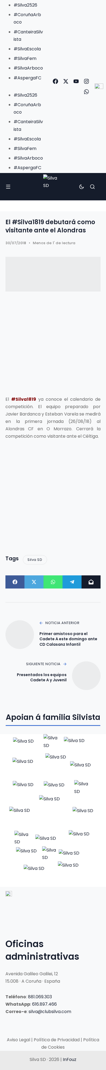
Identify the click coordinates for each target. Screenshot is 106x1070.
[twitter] (65, 81)
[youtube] (76, 81)
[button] (23, 85)
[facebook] (55, 81)
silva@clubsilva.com (50, 1011)
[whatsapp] (86, 91)
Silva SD (34, 559)
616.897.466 (44, 1004)
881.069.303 (40, 997)
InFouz (69, 1059)
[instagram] (86, 81)
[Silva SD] (53, 186)
